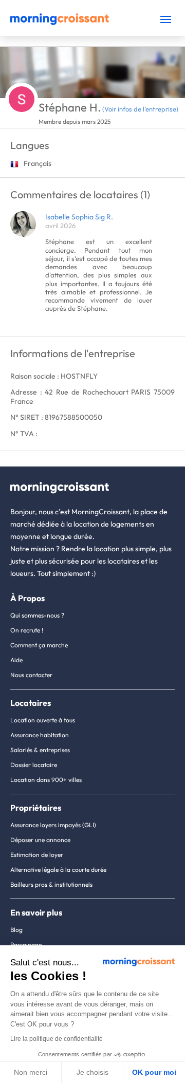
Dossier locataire (33, 765)
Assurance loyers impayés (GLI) (53, 825)
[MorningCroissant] (59, 22)
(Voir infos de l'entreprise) (140, 109)
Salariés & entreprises (40, 750)
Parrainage (26, 944)
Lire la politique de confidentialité (56, 1038)
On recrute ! (26, 630)
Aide (16, 660)
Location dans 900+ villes (46, 779)
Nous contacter (31, 675)
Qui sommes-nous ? (37, 615)
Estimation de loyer (36, 854)
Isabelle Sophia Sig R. (79, 216)
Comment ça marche (39, 645)
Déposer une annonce (40, 840)
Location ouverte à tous (42, 720)
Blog (16, 929)
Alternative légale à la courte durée (58, 869)
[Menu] (166, 19)
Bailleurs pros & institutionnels (51, 884)
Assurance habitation (39, 735)
